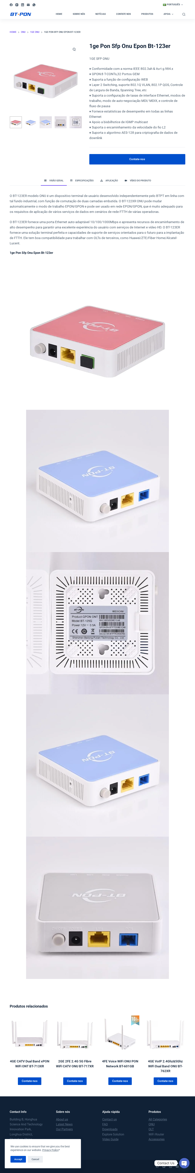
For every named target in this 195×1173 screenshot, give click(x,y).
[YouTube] (16, 4)
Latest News (64, 1124)
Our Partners (64, 1129)
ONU (152, 1124)
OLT (151, 1129)
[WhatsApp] (34, 4)
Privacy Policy (50, 1150)
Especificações (84, 180)
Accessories (157, 1139)
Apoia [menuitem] (167, 14)
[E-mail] (28, 4)
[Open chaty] (184, 1163)
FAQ (105, 1124)
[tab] (54, 181)
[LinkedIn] (22, 4)
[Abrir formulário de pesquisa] (183, 14)
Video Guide (110, 1139)
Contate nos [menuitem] (123, 14)
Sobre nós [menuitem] (79, 14)
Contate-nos (137, 159)
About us (62, 1119)
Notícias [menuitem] (100, 14)
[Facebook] (11, 4)
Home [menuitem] (59, 14)
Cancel (35, 1159)
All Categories (158, 1119)
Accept (18, 1159)
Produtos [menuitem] (147, 14)
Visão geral (56, 180)
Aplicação (111, 180)
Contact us (109, 1119)
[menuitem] (173, 4)
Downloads (109, 1129)
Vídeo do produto (140, 180)
